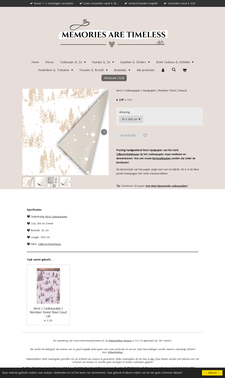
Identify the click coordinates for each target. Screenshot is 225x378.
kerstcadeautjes (161, 158)
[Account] (163, 70)
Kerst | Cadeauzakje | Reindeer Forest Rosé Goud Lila (48, 312)
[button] (28, 182)
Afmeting (124, 112)
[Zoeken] (173, 69)
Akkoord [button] (212, 372)
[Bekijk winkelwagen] (184, 70)
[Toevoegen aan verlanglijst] (145, 135)
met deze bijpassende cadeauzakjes (166, 186)
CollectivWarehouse (127, 154)
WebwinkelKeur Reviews (120, 340)
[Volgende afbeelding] (104, 132)
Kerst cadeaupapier (56, 216)
